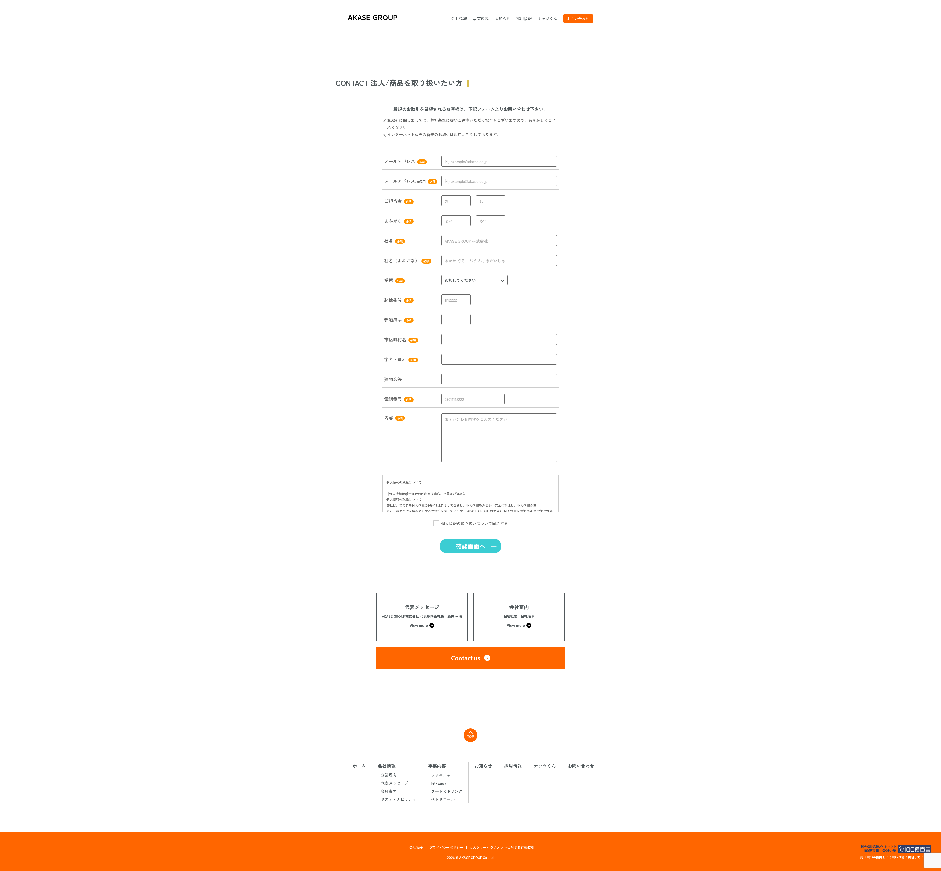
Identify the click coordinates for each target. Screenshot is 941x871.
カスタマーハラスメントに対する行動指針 (501, 847)
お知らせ (502, 18)
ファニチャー (443, 775)
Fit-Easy (438, 783)
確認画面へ (470, 546)
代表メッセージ (394, 783)
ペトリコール (443, 799)
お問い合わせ (578, 18)
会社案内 (388, 791)
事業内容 (481, 18)
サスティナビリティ (398, 799)
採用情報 (524, 18)
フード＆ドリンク (446, 791)
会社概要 (416, 847)
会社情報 (459, 18)
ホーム (359, 765)
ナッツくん (547, 18)
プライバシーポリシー (446, 847)
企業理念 (388, 775)
